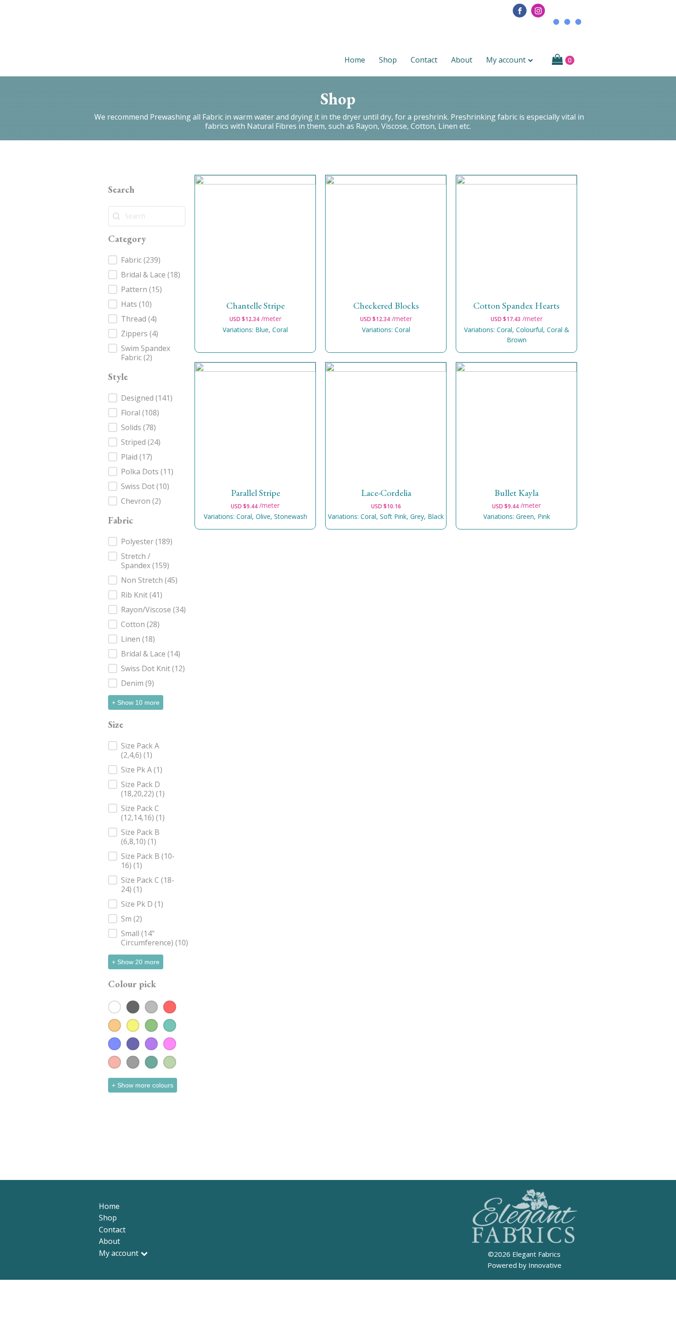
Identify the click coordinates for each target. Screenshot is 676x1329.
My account (506, 60)
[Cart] (563, 60)
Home (354, 60)
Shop (388, 60)
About (461, 60)
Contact (424, 60)
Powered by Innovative (524, 1265)
